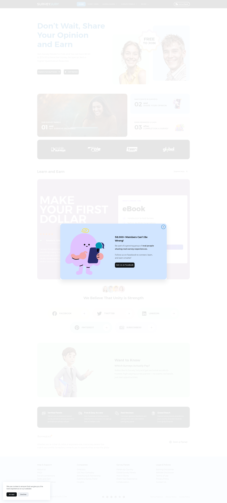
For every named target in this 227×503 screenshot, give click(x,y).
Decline (23, 494)
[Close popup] (163, 226)
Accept (11, 494)
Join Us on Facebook (124, 265)
